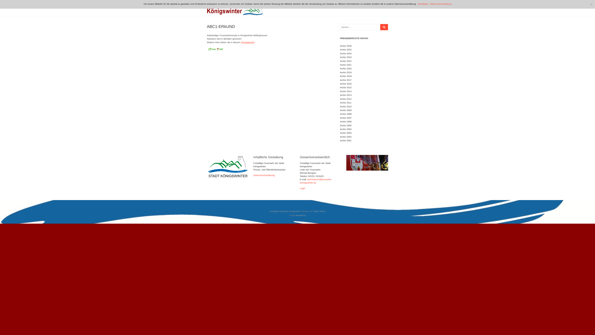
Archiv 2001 (346, 140)
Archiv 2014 (346, 91)
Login (302, 188)
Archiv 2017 (346, 80)
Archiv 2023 (346, 57)
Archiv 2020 (346, 68)
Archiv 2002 (346, 137)
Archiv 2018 (346, 76)
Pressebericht (247, 42)
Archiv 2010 (346, 106)
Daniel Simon (319, 211)
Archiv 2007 (346, 118)
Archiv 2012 (346, 99)
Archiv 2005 (346, 125)
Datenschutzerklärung (264, 175)
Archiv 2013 (346, 95)
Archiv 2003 (346, 133)
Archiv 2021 (346, 65)
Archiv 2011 (345, 102)
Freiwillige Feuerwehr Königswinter (285, 211)
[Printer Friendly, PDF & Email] (215, 49)
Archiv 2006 (346, 121)
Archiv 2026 (346, 46)
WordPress (301, 215)
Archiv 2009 (346, 110)
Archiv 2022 (346, 61)
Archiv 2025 (346, 49)
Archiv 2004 (346, 129)
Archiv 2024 (346, 53)
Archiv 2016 (346, 84)
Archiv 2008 (346, 114)
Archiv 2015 (346, 87)
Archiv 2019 (346, 72)
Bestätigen (423, 4)
